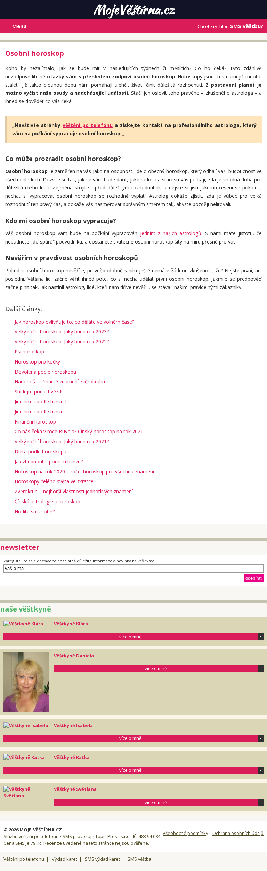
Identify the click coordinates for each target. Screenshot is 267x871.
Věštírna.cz (133, 9)
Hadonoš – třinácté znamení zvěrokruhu (60, 381)
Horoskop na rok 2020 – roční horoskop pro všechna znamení (84, 471)
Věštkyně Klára (71, 624)
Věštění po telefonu (23, 859)
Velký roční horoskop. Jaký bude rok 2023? (62, 331)
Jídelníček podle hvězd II (41, 401)
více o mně (130, 636)
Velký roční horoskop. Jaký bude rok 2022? (62, 341)
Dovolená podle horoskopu (45, 371)
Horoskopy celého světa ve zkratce (54, 481)
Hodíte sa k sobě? (35, 511)
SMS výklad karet (102, 859)
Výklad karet (64, 859)
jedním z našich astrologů (171, 233)
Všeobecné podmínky (185, 833)
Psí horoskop (29, 351)
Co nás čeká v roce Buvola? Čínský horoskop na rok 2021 (79, 431)
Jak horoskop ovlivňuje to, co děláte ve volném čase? (74, 321)
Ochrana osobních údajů (238, 833)
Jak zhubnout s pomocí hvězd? (49, 461)
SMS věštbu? (230, 26)
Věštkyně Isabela (73, 725)
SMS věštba (139, 859)
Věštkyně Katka (72, 757)
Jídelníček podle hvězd (39, 411)
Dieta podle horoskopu (40, 451)
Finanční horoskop (35, 421)
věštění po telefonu (88, 125)
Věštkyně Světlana (75, 789)
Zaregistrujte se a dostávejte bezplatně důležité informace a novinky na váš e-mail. (80, 560)
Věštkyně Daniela (74, 655)
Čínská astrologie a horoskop (47, 501)
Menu (19, 26)
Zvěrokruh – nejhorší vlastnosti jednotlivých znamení (74, 491)
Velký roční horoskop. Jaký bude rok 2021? (62, 441)
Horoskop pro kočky (37, 361)
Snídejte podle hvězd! (38, 391)
